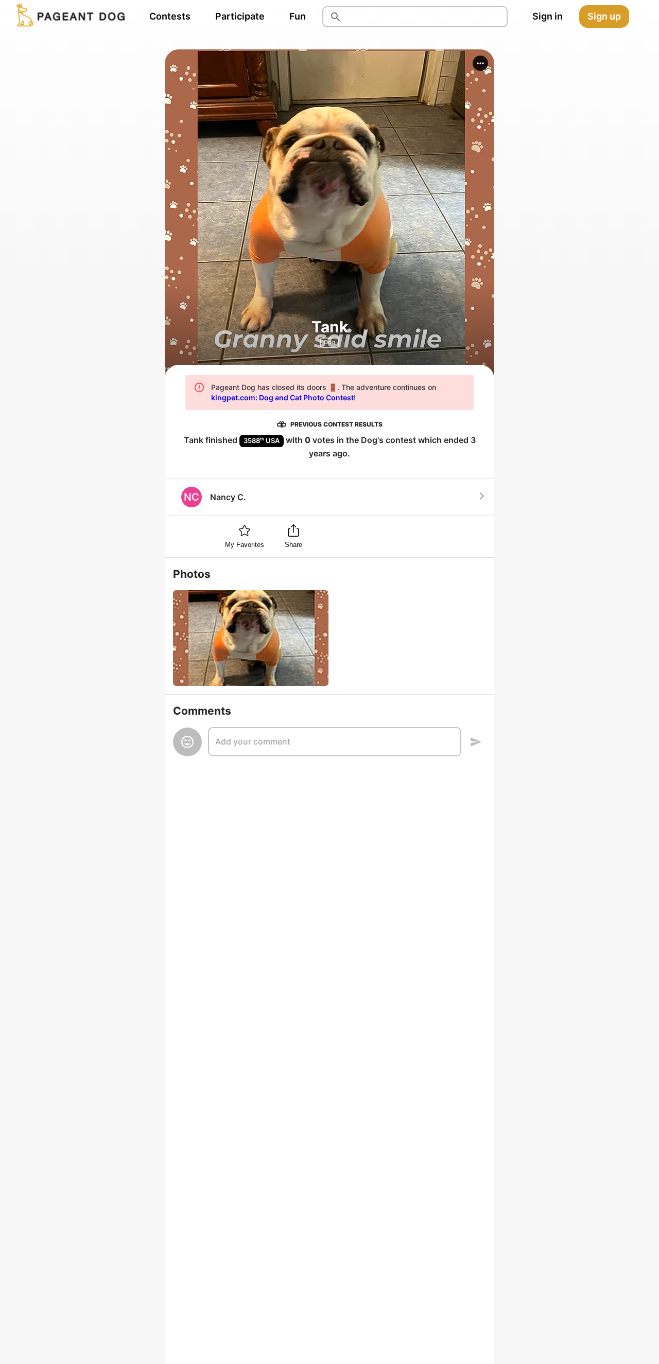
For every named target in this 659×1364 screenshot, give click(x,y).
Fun (297, 16)
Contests (169, 16)
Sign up (604, 16)
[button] (480, 63)
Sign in (547, 16)
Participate (240, 16)
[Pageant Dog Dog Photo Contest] (68, 16)
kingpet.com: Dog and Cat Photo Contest (282, 397)
